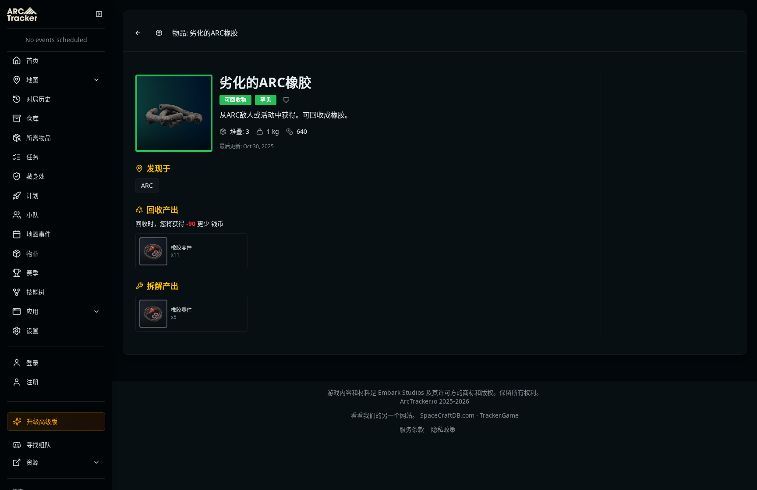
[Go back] (138, 33)
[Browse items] (159, 33)
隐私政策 (443, 429)
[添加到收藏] (286, 100)
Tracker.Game (499, 415)
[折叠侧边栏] (99, 14)
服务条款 (412, 429)
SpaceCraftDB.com (447, 415)
